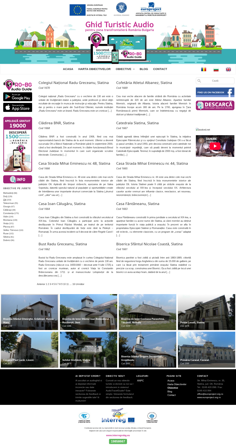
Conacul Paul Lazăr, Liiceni (18, 360)
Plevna (6, 226)
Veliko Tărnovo (10, 230)
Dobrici (6, 240)
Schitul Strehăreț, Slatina (76, 360)
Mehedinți (8, 193)
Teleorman (8, 203)
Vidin (5, 216)
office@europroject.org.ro (210, 394)
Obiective (123, 69)
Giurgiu (7, 206)
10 (64, 284)
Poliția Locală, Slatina (192, 322)
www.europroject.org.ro (209, 397)
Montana (7, 220)
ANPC (140, 380)
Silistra (6, 237)
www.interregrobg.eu (118, 435)
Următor (80, 284)
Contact (160, 69)
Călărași (7, 210)
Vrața (6, 223)
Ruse (6, 233)
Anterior (41, 284)
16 (73, 284)
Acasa (68, 69)
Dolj (5, 196)
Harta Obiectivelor (94, 69)
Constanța (8, 213)
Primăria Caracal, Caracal (194, 360)
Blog (144, 69)
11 (67, 284)
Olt (4, 199)
